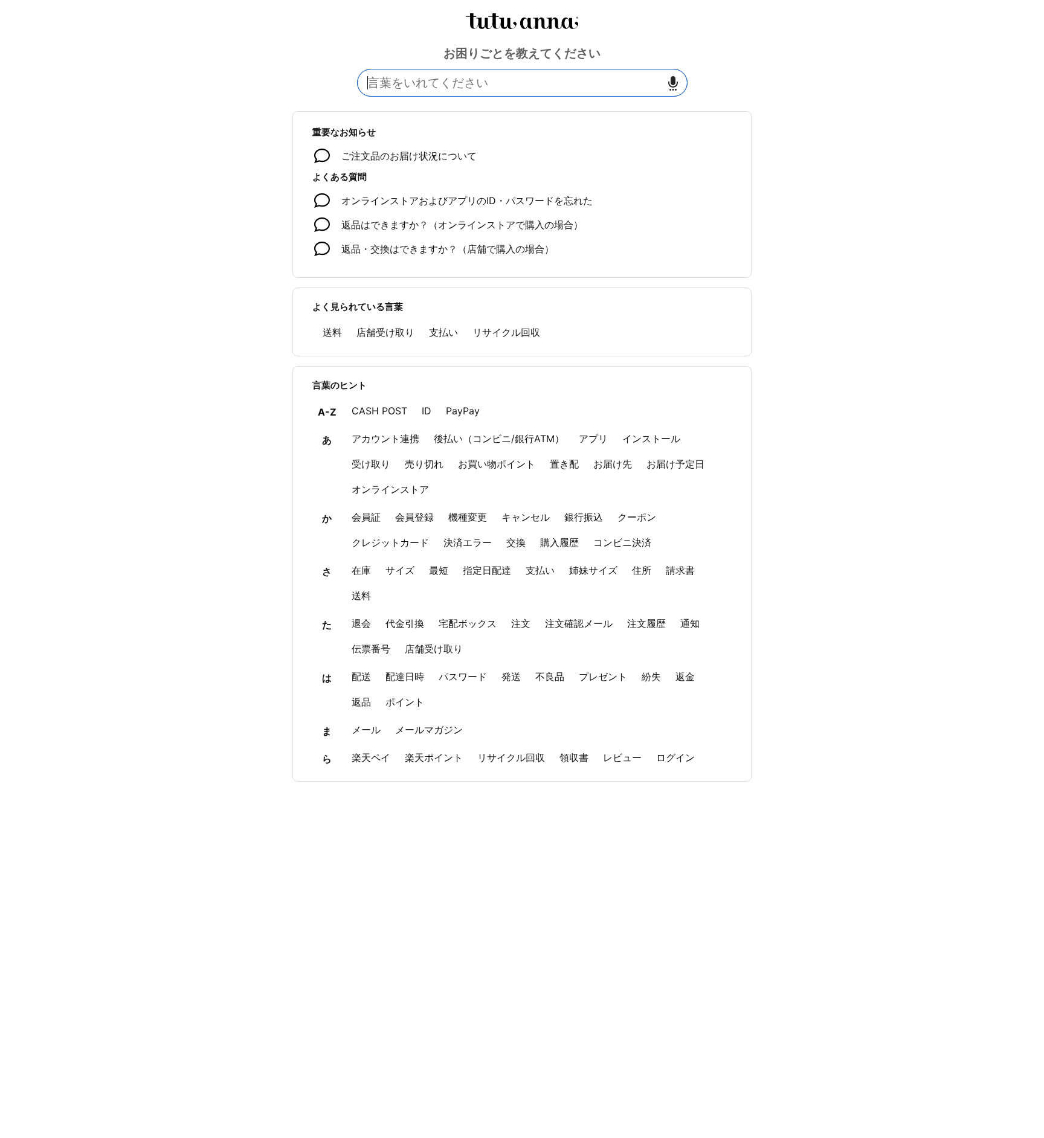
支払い (443, 332)
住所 (641, 570)
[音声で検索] (673, 83)
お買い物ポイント (496, 464)
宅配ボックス (468, 623)
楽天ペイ (371, 757)
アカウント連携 (385, 438)
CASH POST (379, 411)
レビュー (622, 757)
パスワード (463, 676)
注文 (520, 623)
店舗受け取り (385, 332)
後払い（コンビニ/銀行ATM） (499, 438)
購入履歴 (559, 542)
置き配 (564, 464)
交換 (516, 542)
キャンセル (525, 517)
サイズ (399, 570)
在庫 (361, 570)
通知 (690, 623)
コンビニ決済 (622, 542)
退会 (361, 623)
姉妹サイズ (593, 570)
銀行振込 (583, 517)
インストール (651, 438)
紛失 (651, 676)
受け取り (371, 464)
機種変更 (467, 517)
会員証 (366, 517)
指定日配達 (487, 570)
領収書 (573, 757)
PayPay (463, 411)
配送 (361, 676)
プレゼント (603, 676)
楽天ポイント (434, 757)
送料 (332, 332)
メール (366, 730)
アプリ (593, 438)
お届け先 (612, 464)
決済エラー (467, 542)
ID (426, 411)
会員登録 (414, 517)
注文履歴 (646, 623)
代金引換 (404, 623)
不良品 (549, 676)
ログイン (675, 757)
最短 (438, 570)
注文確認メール (579, 623)
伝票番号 (371, 649)
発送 (511, 676)
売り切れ (424, 464)
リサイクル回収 (506, 332)
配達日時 (404, 676)
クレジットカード (390, 542)
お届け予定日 (675, 464)
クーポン (636, 517)
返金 (685, 676)
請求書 (680, 570)
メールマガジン (429, 730)
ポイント (404, 702)
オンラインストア (390, 489)
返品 (361, 702)
